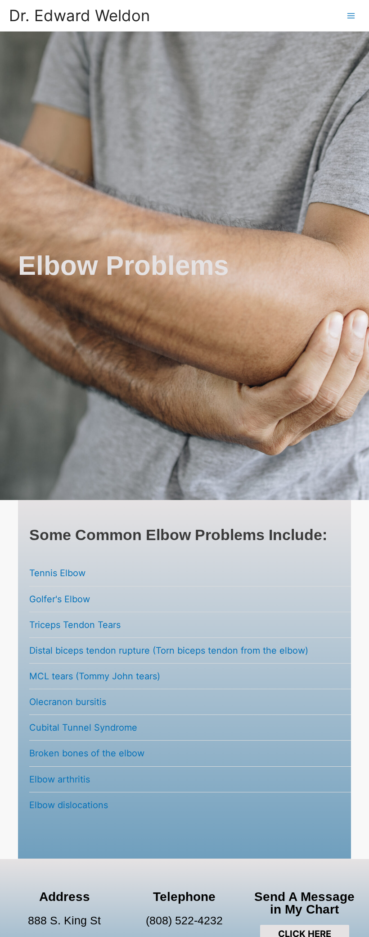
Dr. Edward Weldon (79, 15)
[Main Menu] (351, 15)
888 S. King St (64, 920)
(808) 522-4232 (184, 920)
